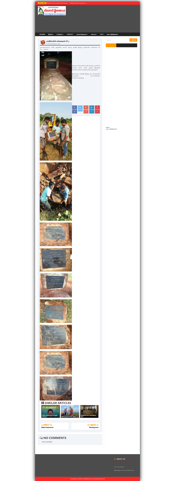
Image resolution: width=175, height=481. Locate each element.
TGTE (101, 34)
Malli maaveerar (47, 427)
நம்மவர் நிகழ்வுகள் (82, 34)
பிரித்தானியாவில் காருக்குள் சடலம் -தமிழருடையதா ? (83, 3)
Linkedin (92, 110)
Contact (70, 34)
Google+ (86, 110)
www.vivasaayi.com (119, 467)
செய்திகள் (60, 34)
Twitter (80, 109)
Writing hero (94, 427)
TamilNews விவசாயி (89, 479)
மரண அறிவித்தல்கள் (112, 34)
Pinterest (97, 110)
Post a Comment (47, 442)
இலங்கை (50, 34)
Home (43, 34)
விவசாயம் (93, 34)
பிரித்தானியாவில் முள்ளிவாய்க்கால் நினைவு (57, 3)
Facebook (74, 110)
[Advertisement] (104, 19)
